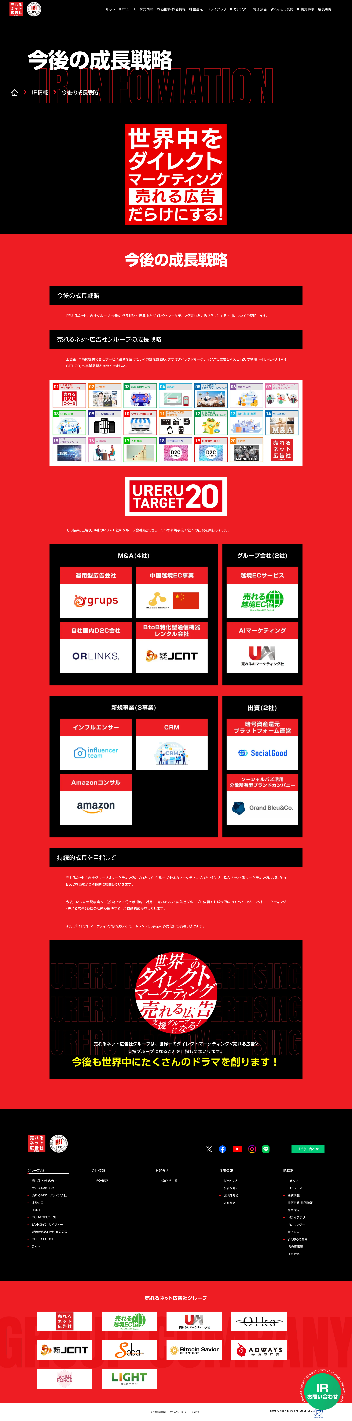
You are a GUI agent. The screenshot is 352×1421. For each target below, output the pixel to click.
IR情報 (40, 92)
